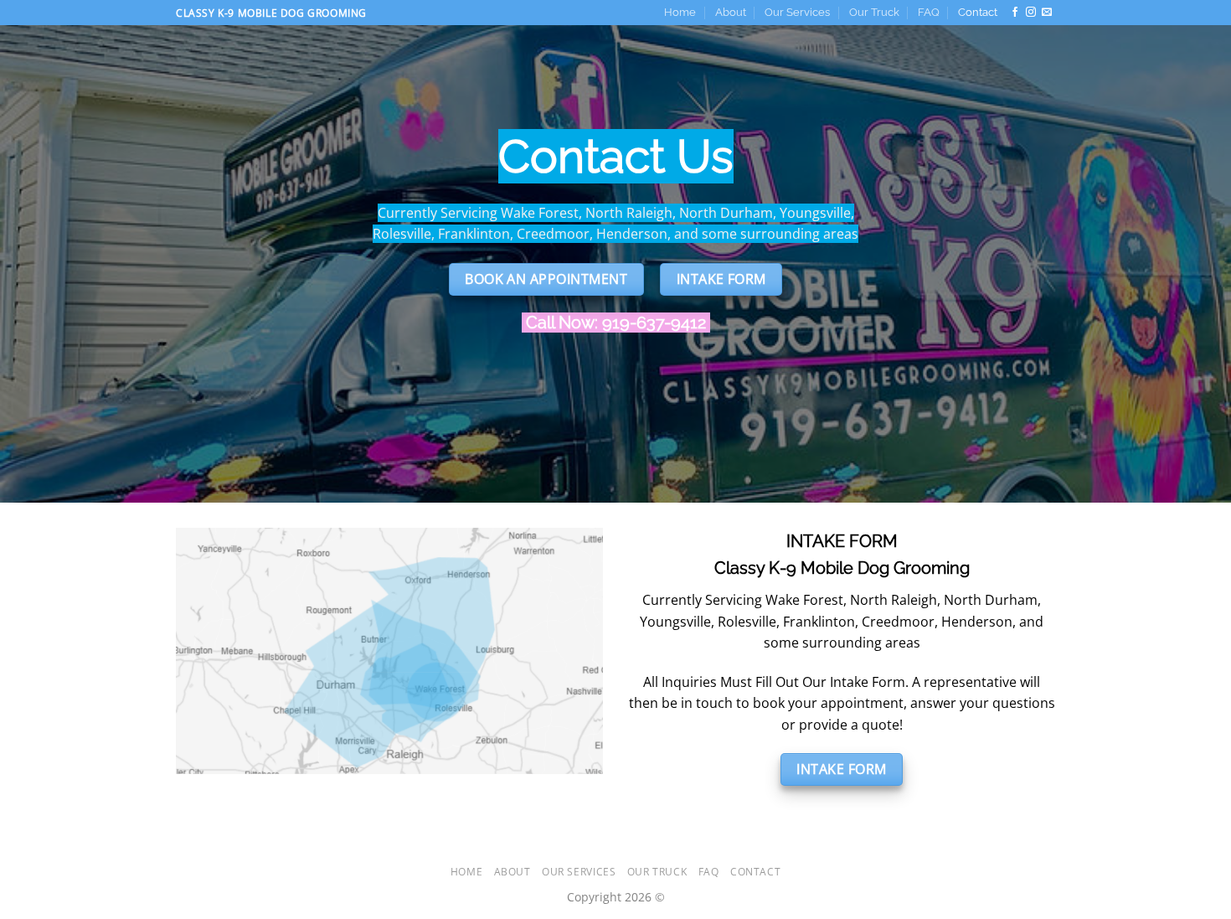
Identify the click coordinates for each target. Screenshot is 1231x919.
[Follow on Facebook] (1015, 12)
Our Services (797, 12)
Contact (977, 12)
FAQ (929, 12)
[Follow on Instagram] (1031, 12)
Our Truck (874, 12)
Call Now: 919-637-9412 (616, 322)
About (730, 12)
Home (680, 12)
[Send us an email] (1047, 12)
